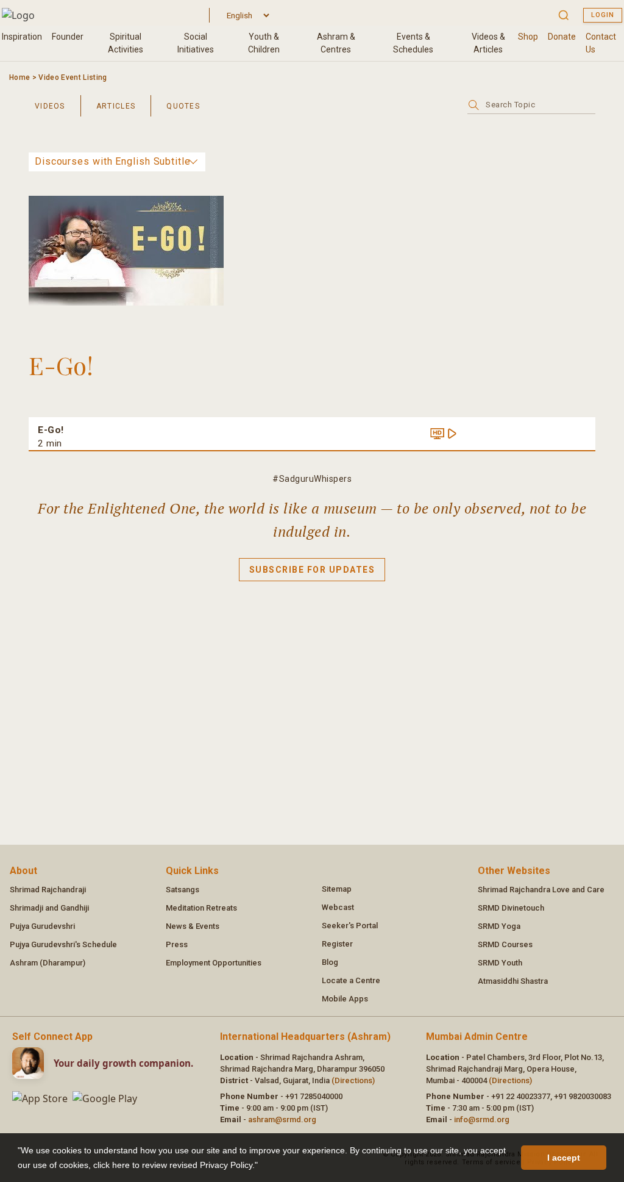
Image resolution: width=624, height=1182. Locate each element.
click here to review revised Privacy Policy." (175, 1165)
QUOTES (183, 106)
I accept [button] (563, 1157)
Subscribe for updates (312, 570)
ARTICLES (115, 106)
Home (19, 77)
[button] (262, 1166)
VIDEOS (50, 106)
